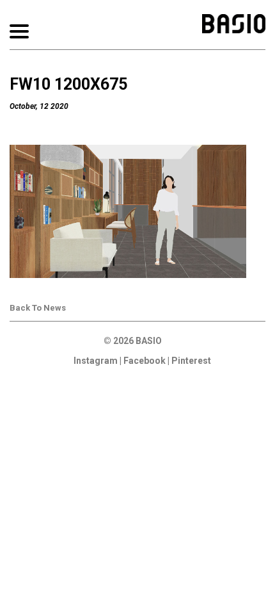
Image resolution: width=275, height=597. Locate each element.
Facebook (144, 361)
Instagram (96, 361)
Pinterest (191, 361)
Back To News (38, 308)
